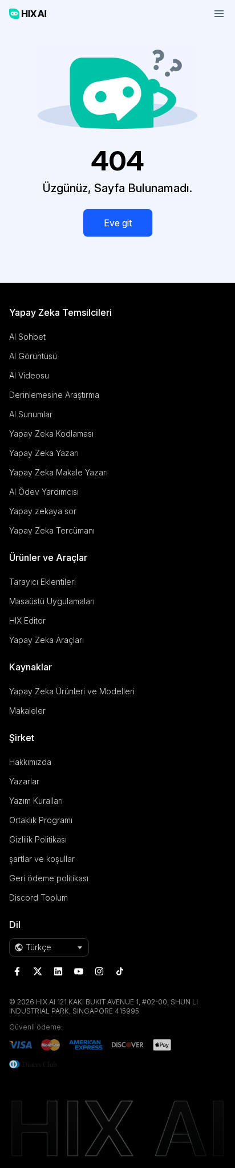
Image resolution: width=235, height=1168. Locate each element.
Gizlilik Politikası (38, 839)
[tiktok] (120, 971)
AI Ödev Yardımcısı (44, 491)
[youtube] (79, 971)
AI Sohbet (27, 336)
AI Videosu (29, 375)
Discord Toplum (38, 897)
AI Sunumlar (30, 414)
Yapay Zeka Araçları (46, 640)
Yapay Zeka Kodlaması (51, 433)
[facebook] (17, 971)
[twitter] (38, 971)
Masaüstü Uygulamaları (52, 601)
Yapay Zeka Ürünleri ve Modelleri (72, 691)
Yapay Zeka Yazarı (44, 453)
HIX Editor (27, 620)
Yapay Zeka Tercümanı (52, 530)
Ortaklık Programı (40, 820)
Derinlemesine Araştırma (54, 395)
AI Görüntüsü (33, 356)
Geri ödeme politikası (48, 878)
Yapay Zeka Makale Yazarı (58, 472)
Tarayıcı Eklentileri (42, 582)
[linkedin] (58, 971)
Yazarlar (24, 781)
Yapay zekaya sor (42, 511)
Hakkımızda (30, 762)
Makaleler (27, 710)
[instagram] (99, 971)
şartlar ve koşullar (42, 859)
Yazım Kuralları (36, 800)
